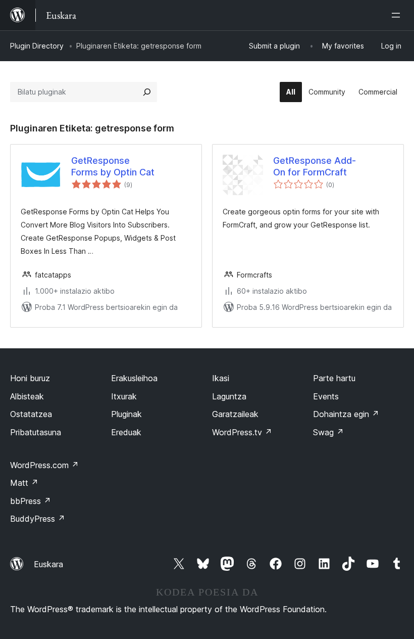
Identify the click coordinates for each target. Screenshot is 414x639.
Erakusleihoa (134, 378)
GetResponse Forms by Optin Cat (112, 166)
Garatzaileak (235, 414)
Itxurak (124, 396)
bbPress (30, 501)
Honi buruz (30, 378)
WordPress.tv (242, 432)
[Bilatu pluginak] (147, 92)
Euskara (48, 564)
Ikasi (220, 378)
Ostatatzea (31, 414)
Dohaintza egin (346, 414)
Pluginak (126, 414)
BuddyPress (37, 519)
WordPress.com (44, 465)
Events (326, 396)
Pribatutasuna (35, 432)
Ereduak (126, 432)
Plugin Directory (37, 45)
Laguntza (229, 396)
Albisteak (27, 396)
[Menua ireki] (398, 15)
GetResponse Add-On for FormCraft (314, 166)
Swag (328, 432)
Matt (24, 483)
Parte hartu (334, 378)
